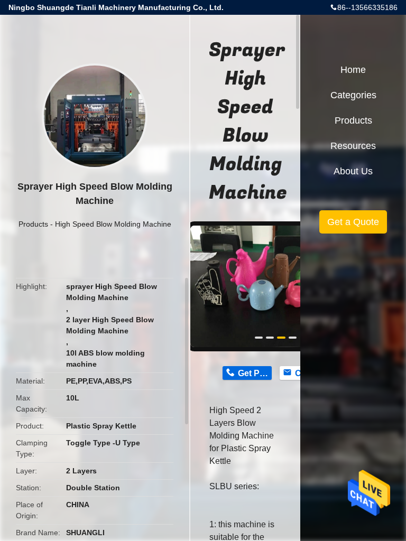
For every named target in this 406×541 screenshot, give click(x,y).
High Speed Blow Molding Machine (113, 224)
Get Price (254, 373)
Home (353, 69)
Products (33, 224)
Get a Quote (353, 222)
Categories (353, 95)
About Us (353, 171)
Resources (353, 146)
